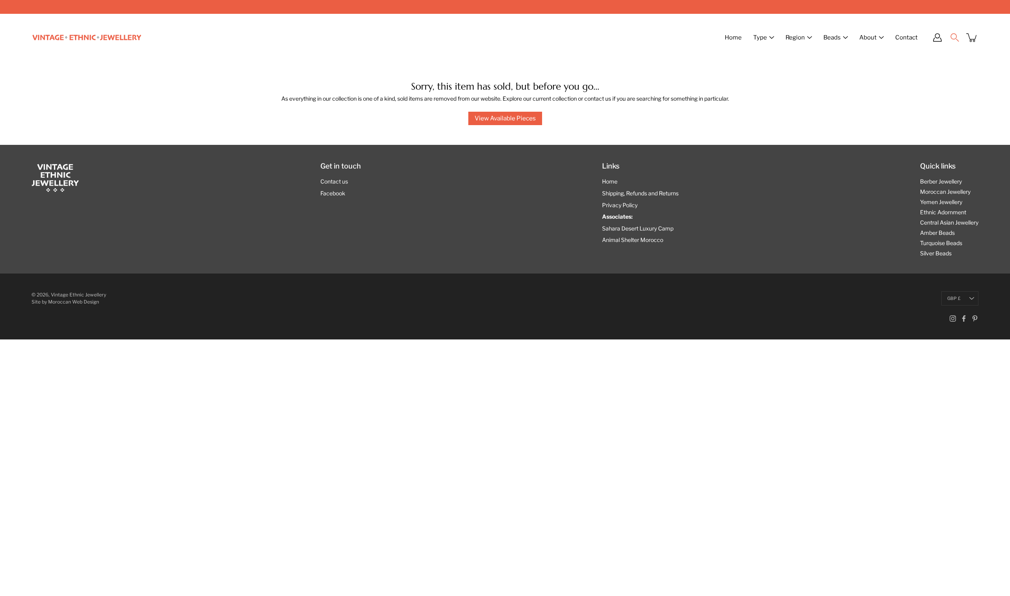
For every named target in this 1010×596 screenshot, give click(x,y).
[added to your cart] (972, 37)
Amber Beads (937, 232)
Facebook (332, 193)
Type (760, 37)
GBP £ (954, 298)
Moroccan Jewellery (945, 191)
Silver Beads (936, 253)
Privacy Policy (620, 205)
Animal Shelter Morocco (632, 239)
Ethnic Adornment (943, 212)
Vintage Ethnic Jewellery (78, 295)
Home (733, 37)
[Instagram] (952, 318)
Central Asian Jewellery (949, 222)
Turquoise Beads (941, 243)
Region (795, 37)
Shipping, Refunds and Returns (640, 193)
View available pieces (505, 118)
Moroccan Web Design (73, 302)
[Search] (954, 37)
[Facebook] (963, 318)
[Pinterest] (974, 318)
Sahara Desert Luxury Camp (637, 228)
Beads (832, 37)
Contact (906, 37)
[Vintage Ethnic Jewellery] (87, 37)
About (868, 37)
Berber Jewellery (941, 181)
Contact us (334, 181)
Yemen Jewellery (941, 202)
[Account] (937, 37)
